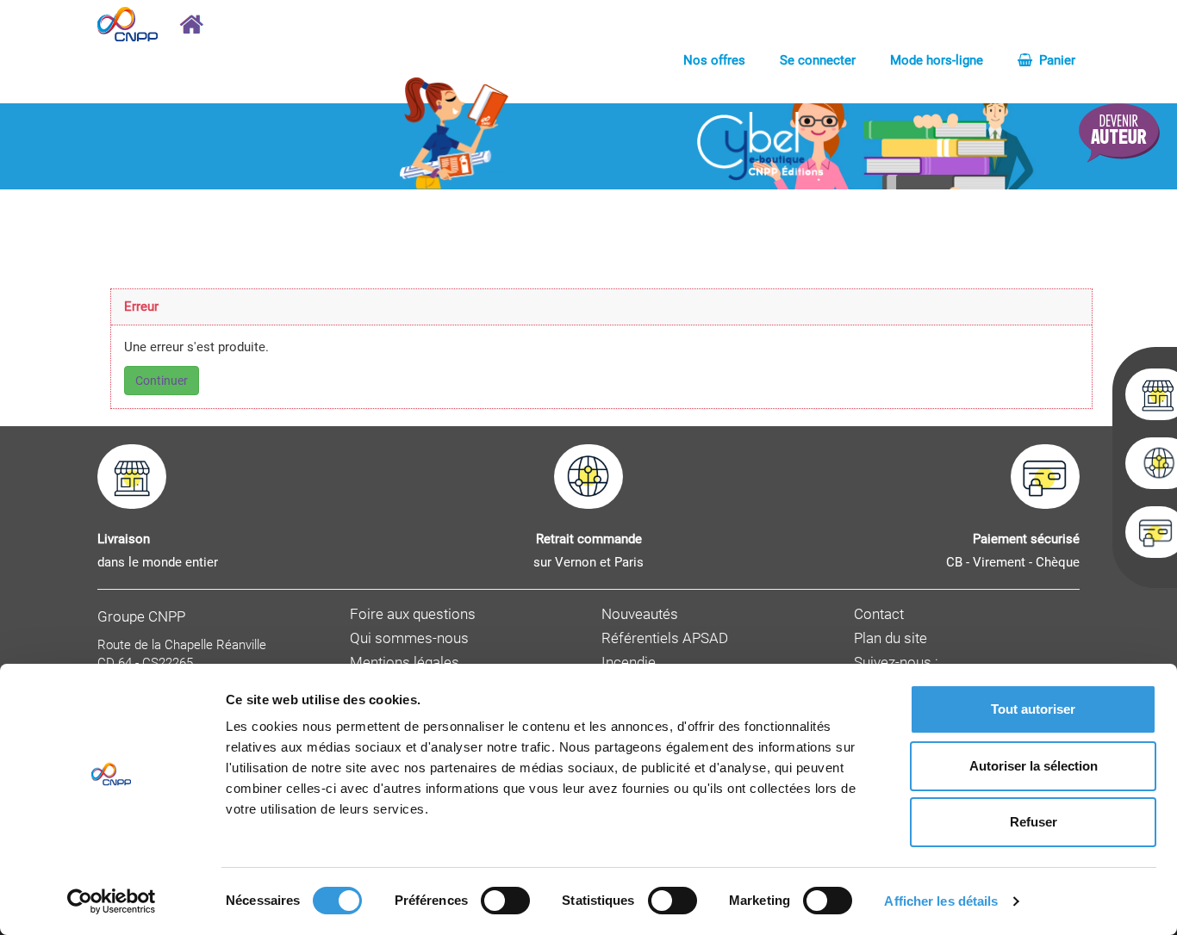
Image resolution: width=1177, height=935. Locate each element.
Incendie (628, 662)
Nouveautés (639, 614)
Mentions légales (404, 662)
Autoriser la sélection (1033, 766)
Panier (1055, 60)
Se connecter (818, 60)
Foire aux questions (413, 614)
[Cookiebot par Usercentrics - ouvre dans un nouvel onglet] (111, 901)
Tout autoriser (1033, 709)
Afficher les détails (941, 901)
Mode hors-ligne (936, 60)
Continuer (161, 380)
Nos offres (714, 60)
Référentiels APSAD (664, 638)
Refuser (1033, 821)
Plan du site (890, 638)
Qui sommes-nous (409, 638)
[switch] (505, 900)
